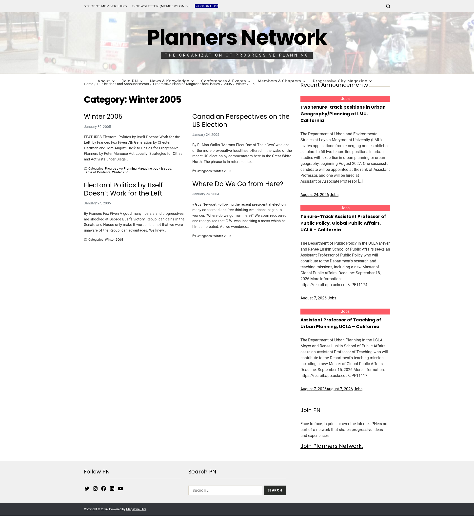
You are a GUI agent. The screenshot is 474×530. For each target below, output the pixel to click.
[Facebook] (104, 488)
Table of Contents (97, 172)
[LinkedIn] (112, 488)
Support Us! (206, 6)
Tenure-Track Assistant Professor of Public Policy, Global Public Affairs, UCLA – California (343, 223)
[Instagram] (95, 488)
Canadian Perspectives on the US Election (241, 121)
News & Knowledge (169, 81)
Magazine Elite (136, 509)
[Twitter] (87, 488)
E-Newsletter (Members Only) (161, 6)
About (104, 81)
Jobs (345, 98)
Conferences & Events (223, 81)
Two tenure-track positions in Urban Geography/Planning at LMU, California (343, 113)
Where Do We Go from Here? (237, 184)
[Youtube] (120, 488)
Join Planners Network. (331, 446)
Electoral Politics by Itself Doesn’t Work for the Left (123, 189)
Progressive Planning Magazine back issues (138, 168)
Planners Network (237, 37)
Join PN (130, 81)
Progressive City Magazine (340, 81)
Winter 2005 (103, 117)
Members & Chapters (279, 81)
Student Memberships (105, 6)
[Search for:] (224, 491)
